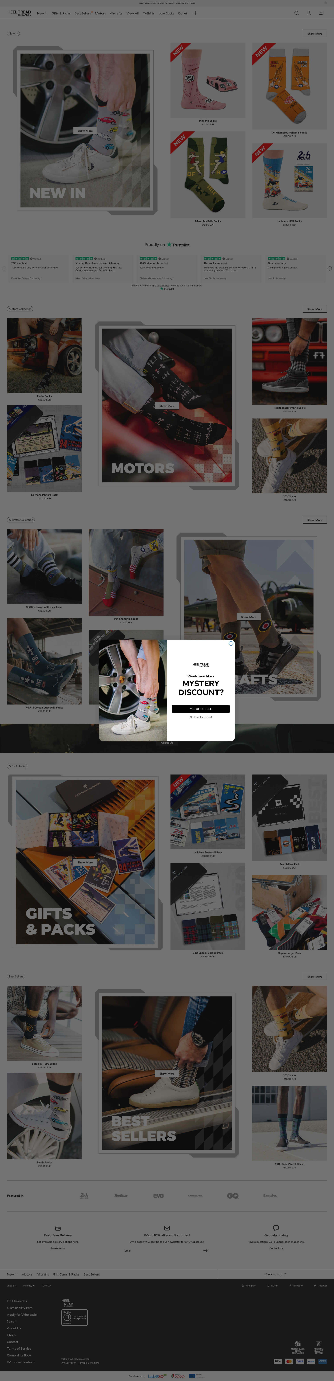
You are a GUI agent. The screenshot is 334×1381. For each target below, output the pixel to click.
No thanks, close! (201, 717)
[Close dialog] (231, 643)
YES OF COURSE (201, 709)
